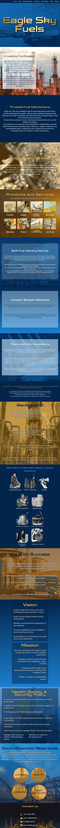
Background (36, 1)
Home (15, 1)
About (19, 1)
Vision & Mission (44, 1)
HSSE (51, 1)
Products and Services (27, 1)
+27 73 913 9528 (29, 814)
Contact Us (56, 1)
